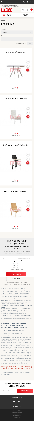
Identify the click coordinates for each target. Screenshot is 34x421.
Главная (3, 20)
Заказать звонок (16, 274)
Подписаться (25, 390)
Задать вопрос (16, 278)
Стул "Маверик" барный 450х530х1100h (15, 145)
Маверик (5, 32)
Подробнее (15, 88)
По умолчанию (6, 39)
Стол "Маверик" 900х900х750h (15, 52)
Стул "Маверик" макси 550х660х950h (15, 98)
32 (29, 43)
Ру (31, 1)
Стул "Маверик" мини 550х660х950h (15, 191)
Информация (6, 1)
